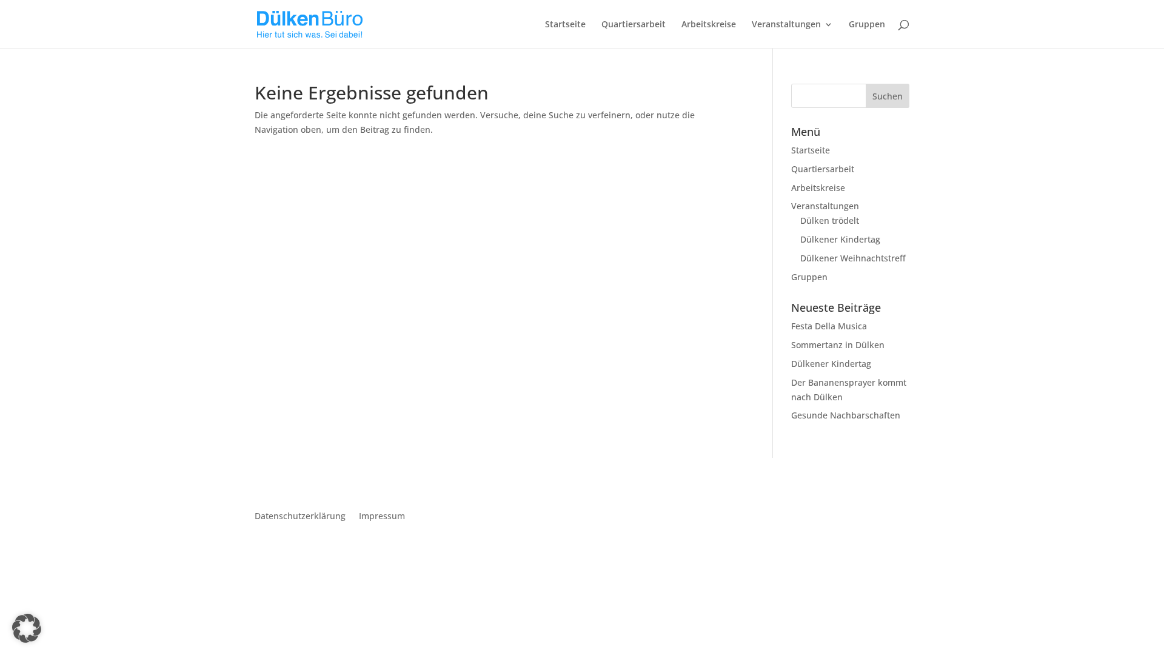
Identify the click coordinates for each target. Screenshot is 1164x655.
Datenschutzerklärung (300, 517)
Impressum (382, 517)
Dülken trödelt (829, 220)
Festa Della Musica (829, 326)
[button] (26, 628)
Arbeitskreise (708, 25)
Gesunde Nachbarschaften (845, 415)
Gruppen (867, 25)
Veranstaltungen (786, 25)
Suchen (887, 96)
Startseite (565, 25)
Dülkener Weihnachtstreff (853, 258)
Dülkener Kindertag (840, 239)
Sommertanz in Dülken (838, 345)
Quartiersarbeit (633, 25)
